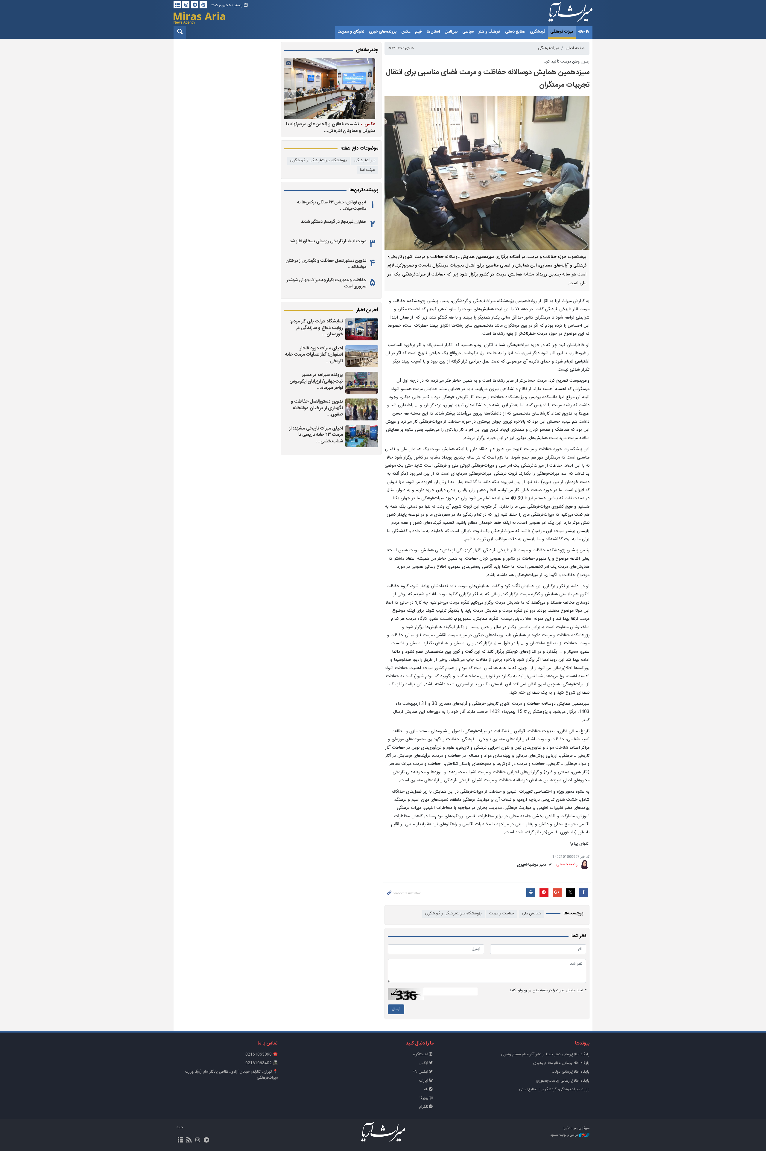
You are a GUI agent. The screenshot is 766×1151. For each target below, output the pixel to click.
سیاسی (468, 31)
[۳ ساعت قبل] (361, 356)
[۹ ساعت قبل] (361, 436)
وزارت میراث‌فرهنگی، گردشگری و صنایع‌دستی (554, 1089)
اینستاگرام (420, 1054)
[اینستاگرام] (185, 4)
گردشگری (537, 31)
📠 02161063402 (261, 1063)
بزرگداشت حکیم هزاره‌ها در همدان (337, 124)
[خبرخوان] (189, 1140)
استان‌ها (433, 31)
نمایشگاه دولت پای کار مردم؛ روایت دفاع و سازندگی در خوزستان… (316, 328)
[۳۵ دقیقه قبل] (361, 329)
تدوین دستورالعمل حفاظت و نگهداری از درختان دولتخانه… (325, 263)
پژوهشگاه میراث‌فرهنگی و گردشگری (453, 914)
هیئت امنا (367, 170)
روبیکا (424, 1098)
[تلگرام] (194, 4)
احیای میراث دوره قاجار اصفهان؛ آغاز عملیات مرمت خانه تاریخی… (314, 355)
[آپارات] (203, 4)
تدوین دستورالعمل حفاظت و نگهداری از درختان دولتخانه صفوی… (317, 408)
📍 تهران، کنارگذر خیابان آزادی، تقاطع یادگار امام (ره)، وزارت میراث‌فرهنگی (231, 1075)
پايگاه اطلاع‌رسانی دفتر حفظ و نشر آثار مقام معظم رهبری (545, 1054)
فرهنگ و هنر (489, 31)
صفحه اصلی (575, 48)
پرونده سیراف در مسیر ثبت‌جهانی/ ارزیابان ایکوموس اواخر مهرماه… (316, 381)
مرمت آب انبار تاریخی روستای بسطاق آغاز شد (328, 241)
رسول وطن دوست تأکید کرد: (566, 62)
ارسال (396, 1009)
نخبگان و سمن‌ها (351, 31)
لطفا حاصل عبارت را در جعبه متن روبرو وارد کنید (547, 990)
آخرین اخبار (367, 310)
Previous (372, 96)
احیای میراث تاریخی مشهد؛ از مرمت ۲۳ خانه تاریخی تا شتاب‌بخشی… (316, 435)
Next (290, 96)
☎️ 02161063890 (261, 1054)
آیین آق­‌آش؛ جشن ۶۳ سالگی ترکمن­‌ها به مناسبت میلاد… (331, 205)
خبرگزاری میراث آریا (562, 14)
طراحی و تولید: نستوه (565, 1135)
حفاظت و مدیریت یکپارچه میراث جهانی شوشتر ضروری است (326, 283)
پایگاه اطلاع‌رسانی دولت (570, 1072)
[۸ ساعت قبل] (361, 409)
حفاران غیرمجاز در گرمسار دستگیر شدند (333, 222)
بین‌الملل (451, 31)
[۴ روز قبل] (329, 88)
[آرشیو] (177, 4)
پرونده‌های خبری (382, 31)
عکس (405, 31)
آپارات (423, 1081)
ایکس (423, 1063)
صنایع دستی (515, 31)
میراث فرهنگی (561, 31)
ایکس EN (420, 1072)
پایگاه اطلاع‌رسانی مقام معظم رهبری (561, 1063)
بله (426, 1089)
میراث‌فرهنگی (548, 48)
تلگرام (423, 1107)
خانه (581, 31)
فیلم (418, 31)
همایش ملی (531, 914)
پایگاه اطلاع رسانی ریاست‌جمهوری (562, 1081)
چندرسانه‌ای (367, 50)
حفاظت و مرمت (501, 914)
